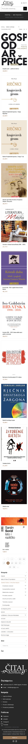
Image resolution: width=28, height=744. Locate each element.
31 (20, 563)
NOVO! (3, 612)
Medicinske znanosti (8, 592)
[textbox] (13, 646)
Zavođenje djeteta (6, 463)
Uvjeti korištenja (7, 696)
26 (24, 559)
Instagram (6, 722)
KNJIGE (3, 576)
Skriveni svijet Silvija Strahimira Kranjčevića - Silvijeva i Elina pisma (13, 200)
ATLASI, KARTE (5, 628)
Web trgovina (17, 15)
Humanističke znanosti (9, 589)
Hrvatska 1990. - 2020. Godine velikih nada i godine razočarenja (12, 333)
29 (12, 563)
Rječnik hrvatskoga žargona (9, 420)
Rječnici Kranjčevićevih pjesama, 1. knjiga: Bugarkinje (12, 112)
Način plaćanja (7, 699)
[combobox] (14, 645)
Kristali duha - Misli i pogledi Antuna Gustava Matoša (13, 288)
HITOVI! (3, 618)
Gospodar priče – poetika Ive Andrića (11, 69)
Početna (7, 15)
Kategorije (4, 572)
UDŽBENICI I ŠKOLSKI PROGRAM (10, 615)
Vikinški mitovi (6, 506)
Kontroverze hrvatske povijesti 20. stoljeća (12, 377)
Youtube (5, 724)
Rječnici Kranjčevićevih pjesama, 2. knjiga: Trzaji (13, 156)
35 (10, 567)
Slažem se (14, 737)
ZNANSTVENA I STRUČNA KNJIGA (10, 582)
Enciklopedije (6, 605)
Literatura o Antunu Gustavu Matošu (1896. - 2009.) (14, 244)
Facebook (5, 716)
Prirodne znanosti (7, 595)
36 (14, 567)
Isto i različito (6, 549)
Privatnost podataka (8, 707)
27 (4, 563)
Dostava (5, 702)
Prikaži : (21, 29)
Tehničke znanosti (7, 602)
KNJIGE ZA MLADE (6, 622)
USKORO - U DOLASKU (7, 632)
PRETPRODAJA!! (5, 625)
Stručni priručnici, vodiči (9, 599)
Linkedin (5, 719)
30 (16, 563)
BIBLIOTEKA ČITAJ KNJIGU (8, 579)
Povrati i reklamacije (8, 704)
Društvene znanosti (8, 586)
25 (20, 559)
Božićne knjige (5, 635)
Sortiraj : (3, 27)
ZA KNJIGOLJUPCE (6, 609)
